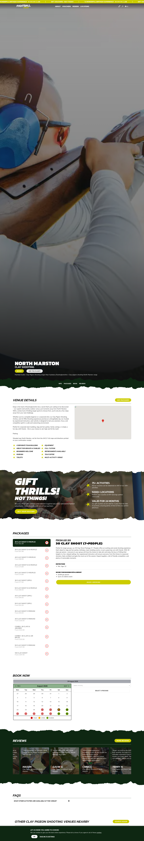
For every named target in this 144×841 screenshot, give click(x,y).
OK (34, 836)
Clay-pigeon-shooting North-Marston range (83, 375)
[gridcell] (17, 694)
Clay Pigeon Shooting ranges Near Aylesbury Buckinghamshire (46, 375)
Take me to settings (47, 836)
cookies (99, 833)
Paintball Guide (20, 375)
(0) (127, 6)
